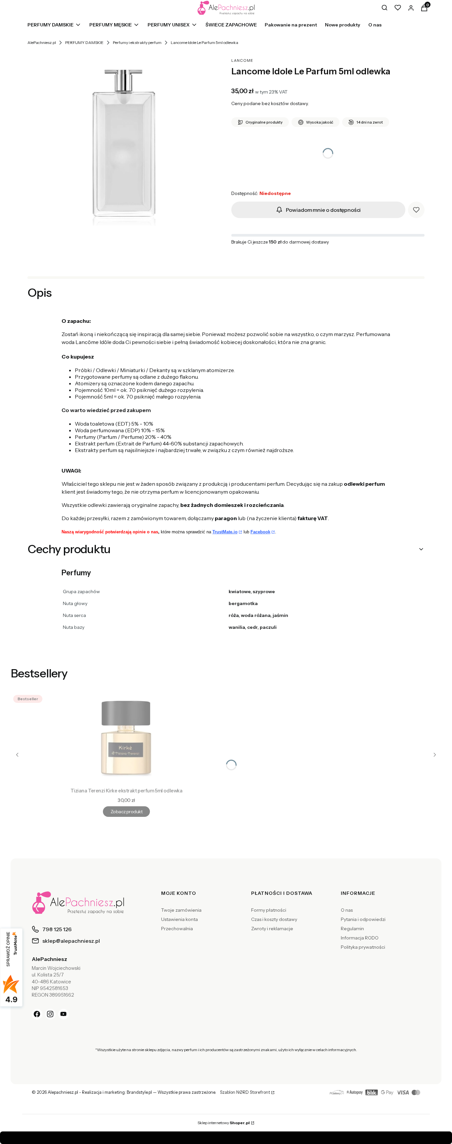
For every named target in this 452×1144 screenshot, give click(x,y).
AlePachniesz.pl (41, 42)
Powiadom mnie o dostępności (323, 210)
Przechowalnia (177, 929)
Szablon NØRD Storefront (245, 1092)
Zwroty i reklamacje (272, 929)
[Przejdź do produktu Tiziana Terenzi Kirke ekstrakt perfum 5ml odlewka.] (126, 738)
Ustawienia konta (179, 919)
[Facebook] (37, 1014)
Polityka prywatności (363, 947)
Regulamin (352, 929)
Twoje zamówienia (181, 910)
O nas (347, 910)
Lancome (242, 60)
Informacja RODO (360, 938)
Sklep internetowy (224, 1122)
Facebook (260, 531)
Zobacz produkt (126, 812)
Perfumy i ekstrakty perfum (137, 42)
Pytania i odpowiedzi (363, 919)
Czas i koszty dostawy (274, 919)
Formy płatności (268, 910)
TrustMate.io (225, 531)
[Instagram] (50, 1014)
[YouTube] (63, 1014)
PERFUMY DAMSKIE (84, 42)
